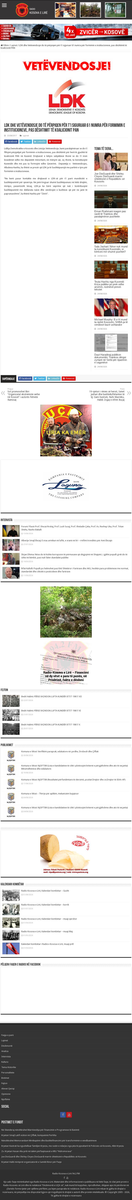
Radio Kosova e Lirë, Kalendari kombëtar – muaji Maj (47, 931)
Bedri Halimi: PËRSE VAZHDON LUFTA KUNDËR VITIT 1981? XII (51, 696)
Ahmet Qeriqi (7, 1088)
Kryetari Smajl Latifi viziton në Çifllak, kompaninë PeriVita (28, 1135)
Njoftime (5, 1099)
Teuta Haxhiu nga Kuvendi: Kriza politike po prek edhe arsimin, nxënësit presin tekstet (109, 285)
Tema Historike (8, 1067)
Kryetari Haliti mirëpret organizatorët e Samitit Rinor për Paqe (31, 1162)
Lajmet (14, 45)
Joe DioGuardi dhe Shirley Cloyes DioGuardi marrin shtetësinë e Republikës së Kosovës (109, 177)
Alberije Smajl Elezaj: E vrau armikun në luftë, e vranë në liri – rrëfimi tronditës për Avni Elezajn (66, 540)
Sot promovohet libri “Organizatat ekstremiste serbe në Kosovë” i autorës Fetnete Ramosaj (24, 394)
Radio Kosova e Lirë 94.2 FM (66, 1173)
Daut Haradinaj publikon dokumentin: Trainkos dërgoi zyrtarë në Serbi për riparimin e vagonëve (110, 358)
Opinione (5, 1094)
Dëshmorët (6, 1046)
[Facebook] (63, 1115)
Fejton (4, 1083)
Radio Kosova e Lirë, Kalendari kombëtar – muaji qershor (49, 919)
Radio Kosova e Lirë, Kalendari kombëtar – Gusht (45, 890)
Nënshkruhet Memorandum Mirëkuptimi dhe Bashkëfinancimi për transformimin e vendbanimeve (49, 1140)
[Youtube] (69, 1115)
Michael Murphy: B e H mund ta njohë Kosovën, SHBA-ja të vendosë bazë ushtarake (111, 322)
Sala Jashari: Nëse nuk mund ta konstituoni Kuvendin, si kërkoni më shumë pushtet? (111, 249)
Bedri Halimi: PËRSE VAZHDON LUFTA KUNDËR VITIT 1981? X (50, 724)
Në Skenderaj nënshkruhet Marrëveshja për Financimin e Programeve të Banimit (40, 1130)
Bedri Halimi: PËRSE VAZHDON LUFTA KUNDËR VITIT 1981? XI (51, 710)
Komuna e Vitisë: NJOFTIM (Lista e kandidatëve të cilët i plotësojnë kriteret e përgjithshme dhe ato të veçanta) (74, 807)
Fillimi (6, 45)
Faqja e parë (7, 1035)
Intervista (6, 1056)
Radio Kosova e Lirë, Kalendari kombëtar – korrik (45, 904)
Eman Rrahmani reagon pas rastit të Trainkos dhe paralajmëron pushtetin (110, 214)
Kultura (4, 1062)
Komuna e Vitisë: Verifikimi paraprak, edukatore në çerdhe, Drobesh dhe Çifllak (59, 751)
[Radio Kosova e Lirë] (66, 10)
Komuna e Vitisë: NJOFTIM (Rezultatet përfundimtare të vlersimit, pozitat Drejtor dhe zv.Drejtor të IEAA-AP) (73, 779)
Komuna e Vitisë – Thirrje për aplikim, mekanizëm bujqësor (50, 793)
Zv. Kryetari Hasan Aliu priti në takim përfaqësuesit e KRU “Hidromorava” (36, 1151)
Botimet (5, 1078)
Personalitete (7, 1072)
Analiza (4, 1051)
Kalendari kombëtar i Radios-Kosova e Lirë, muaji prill (47, 944)
